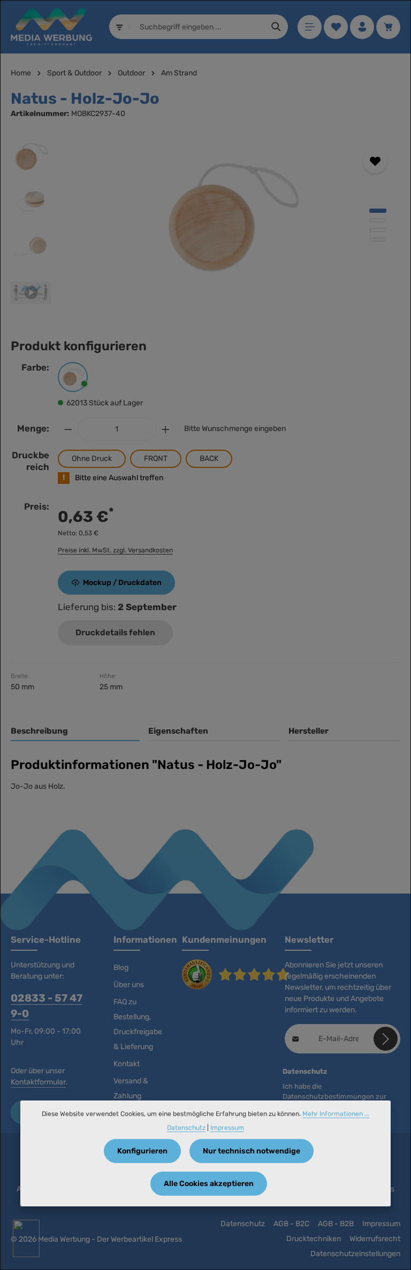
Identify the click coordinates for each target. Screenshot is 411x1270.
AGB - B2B (336, 1223)
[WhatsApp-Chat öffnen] (26, 1238)
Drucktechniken (313, 1238)
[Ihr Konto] (362, 27)
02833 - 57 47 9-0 (46, 1006)
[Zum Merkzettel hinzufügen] (375, 161)
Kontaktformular (38, 1082)
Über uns (128, 984)
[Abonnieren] (386, 1039)
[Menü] (310, 27)
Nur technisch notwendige (251, 1151)
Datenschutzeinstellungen (355, 1253)
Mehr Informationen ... (335, 1114)
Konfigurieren (142, 1151)
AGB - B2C (291, 1223)
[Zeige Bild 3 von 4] (377, 230)
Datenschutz (242, 1223)
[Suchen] (276, 26)
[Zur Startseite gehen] (51, 26)
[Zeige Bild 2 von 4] (377, 220)
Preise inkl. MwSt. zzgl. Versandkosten (115, 550)
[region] (205, 224)
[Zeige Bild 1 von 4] (377, 211)
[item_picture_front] (230, 216)
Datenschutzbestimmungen (328, 1096)
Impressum (381, 1223)
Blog (120, 967)
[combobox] (197, 26)
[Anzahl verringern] (68, 429)
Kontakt (126, 1063)
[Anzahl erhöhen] (166, 429)
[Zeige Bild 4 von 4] (377, 239)
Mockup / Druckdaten (122, 582)
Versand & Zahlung (130, 1088)
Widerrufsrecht (374, 1238)
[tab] (75, 731)
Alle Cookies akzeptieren (209, 1183)
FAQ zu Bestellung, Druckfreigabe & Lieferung (137, 1024)
